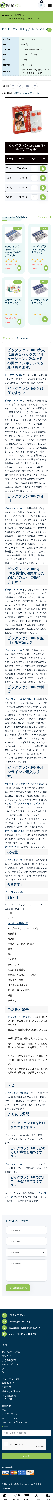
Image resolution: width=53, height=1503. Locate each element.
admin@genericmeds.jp (19, 1321)
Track (47, 1500)
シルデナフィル (10, 1418)
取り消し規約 (9, 1395)
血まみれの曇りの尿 (18, 923)
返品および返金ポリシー (15, 1391)
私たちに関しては (11, 1352)
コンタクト (8, 1356)
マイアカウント (10, 1364)
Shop (5, 1500)
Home (6, 15)
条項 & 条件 (8, 1383)
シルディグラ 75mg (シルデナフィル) (38, 249)
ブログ (5, 1368)
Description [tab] (8, 338)
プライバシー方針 (11, 1379)
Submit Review (19, 1288)
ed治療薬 (17, 15)
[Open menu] (50, 5)
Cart (26, 1497)
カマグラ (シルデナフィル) (13, 301)
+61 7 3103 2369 (17, 1315)
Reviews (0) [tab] (22, 338)
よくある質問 (9, 1360)
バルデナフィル (10, 1414)
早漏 (4, 1410)
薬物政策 (6, 1387)
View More (43, 217)
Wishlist (15, 1497)
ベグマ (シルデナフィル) (39, 301)
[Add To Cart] (19, 268)
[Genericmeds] (10, 5)
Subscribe (26, 1456)
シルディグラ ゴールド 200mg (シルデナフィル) (13, 251)
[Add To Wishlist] (49, 30)
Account (36, 1500)
